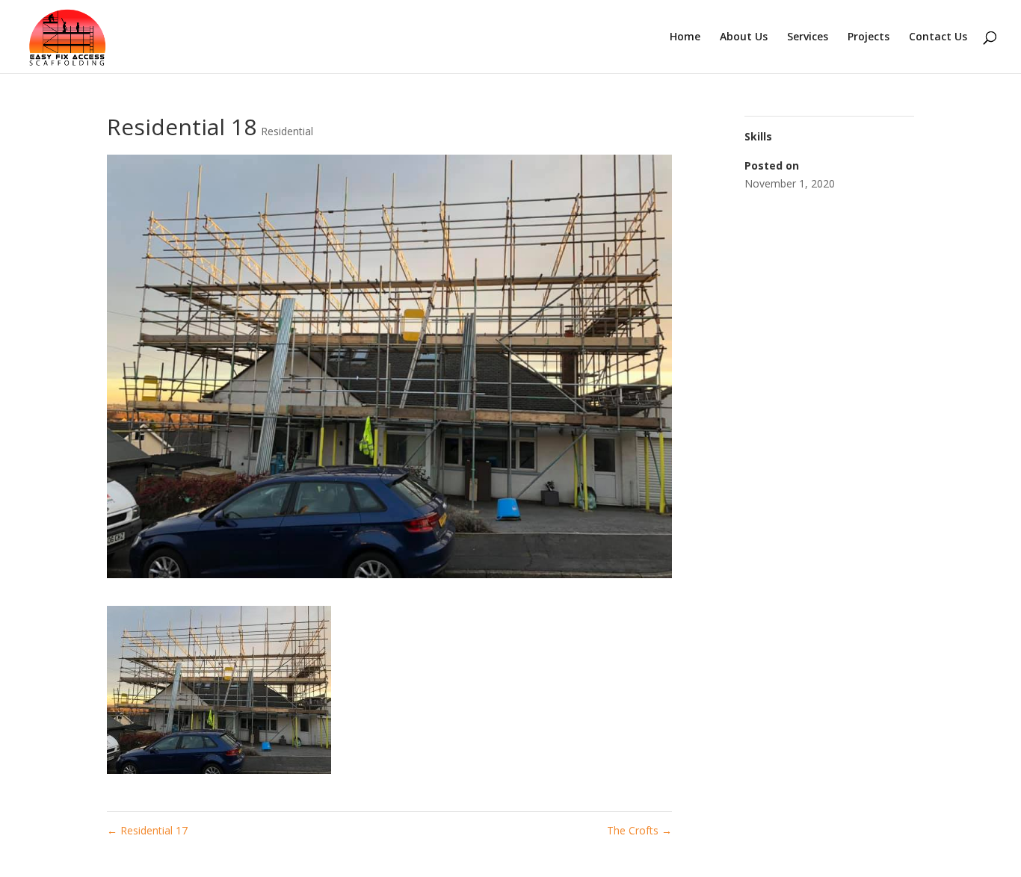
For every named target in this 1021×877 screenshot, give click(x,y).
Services (807, 37)
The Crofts (639, 830)
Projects (868, 37)
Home (685, 37)
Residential (287, 131)
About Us (744, 37)
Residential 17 (147, 830)
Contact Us (938, 37)
